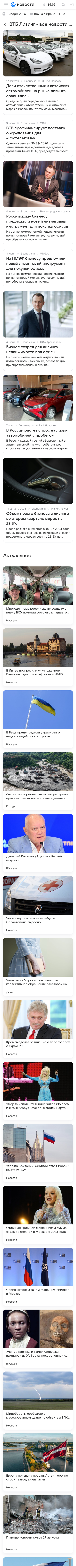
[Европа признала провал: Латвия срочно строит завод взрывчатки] (38, 1462)
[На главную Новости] (25, 4)
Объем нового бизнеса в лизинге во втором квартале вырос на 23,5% (37, 518)
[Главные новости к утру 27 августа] (38, 1524)
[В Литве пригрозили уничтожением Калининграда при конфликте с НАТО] (38, 657)
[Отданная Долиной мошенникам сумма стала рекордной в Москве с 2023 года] (38, 1215)
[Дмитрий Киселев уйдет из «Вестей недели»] (38, 843)
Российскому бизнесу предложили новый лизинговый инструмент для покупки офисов (37, 221)
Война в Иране (44, 13)
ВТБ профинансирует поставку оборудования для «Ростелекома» (35, 133)
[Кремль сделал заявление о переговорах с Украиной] (38, 1029)
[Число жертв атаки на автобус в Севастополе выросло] (38, 905)
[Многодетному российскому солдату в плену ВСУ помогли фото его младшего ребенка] (38, 595)
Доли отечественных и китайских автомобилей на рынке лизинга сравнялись (37, 91)
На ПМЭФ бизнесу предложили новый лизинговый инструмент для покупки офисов (35, 263)
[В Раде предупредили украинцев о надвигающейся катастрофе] (38, 719)
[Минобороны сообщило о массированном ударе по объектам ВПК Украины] (38, 1401)
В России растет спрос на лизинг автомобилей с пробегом (37, 433)
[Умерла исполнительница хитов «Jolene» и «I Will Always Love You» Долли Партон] (38, 1091)
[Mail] (13, 4)
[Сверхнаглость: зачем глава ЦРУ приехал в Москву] (38, 1277)
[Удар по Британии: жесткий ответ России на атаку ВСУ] (38, 1153)
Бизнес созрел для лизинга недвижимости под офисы (32, 349)
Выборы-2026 (16, 13)
